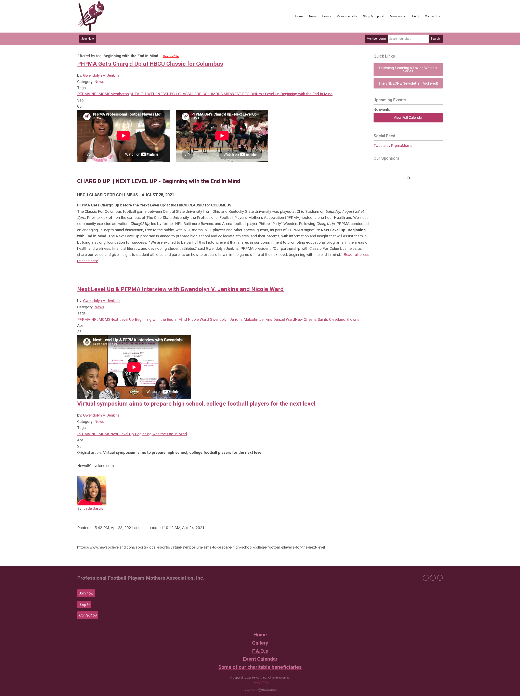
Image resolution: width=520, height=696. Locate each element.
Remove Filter (171, 56)
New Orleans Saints (311, 319)
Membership (121, 94)
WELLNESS (156, 94)
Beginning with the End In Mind (306, 94)
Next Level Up (268, 94)
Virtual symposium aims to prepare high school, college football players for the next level (196, 403)
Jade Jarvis (93, 508)
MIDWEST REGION (239, 94)
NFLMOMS (100, 94)
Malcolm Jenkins (257, 319)
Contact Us (88, 615)
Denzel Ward (283, 319)
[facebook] (426, 578)
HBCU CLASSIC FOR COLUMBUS (195, 94)
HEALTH (139, 94)
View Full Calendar (408, 117)
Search (435, 38)
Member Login (376, 38)
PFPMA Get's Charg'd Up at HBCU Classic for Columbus (150, 63)
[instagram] (440, 578)
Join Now (87, 38)
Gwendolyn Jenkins (226, 319)
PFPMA (83, 94)
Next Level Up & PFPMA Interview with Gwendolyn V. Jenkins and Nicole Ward (180, 289)
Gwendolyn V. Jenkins (101, 75)
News (99, 81)
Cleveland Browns (343, 319)
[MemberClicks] (90, 16)
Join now (86, 593)
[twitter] (433, 578)
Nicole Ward (198, 319)
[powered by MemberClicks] (260, 690)
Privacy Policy (260, 682)
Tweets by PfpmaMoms (393, 145)
